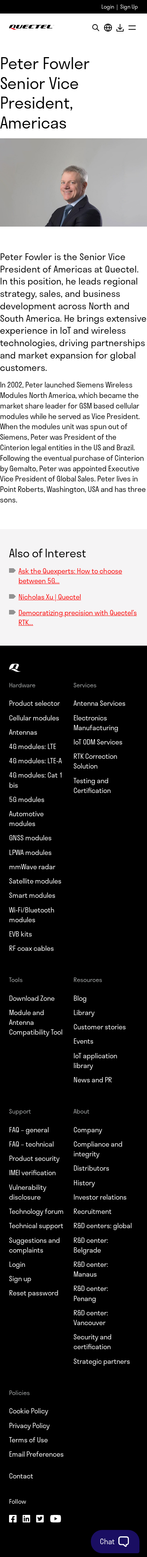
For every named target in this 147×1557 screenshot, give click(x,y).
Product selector (34, 703)
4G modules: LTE (32, 746)
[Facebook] (13, 1520)
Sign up (20, 1278)
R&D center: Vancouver (91, 1317)
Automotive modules (26, 818)
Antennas (23, 732)
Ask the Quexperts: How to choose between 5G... (70, 576)
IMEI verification (32, 1172)
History (84, 1183)
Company (88, 1130)
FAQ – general (29, 1130)
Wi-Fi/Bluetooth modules (31, 915)
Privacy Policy (29, 1425)
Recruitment (93, 1211)
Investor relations (100, 1197)
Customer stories (100, 1027)
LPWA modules (30, 852)
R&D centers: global (103, 1225)
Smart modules (32, 895)
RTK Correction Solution (95, 761)
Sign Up (129, 7)
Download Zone (32, 998)
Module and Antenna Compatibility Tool (36, 1022)
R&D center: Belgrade (91, 1245)
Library (84, 1012)
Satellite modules (35, 881)
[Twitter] (40, 1520)
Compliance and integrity (98, 1149)
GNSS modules (30, 838)
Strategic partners (102, 1361)
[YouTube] (55, 1520)
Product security (34, 1158)
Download (120, 28)
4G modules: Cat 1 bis (36, 780)
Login (107, 7)
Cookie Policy (28, 1411)
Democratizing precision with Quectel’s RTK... (77, 617)
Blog (80, 998)
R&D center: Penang (91, 1293)
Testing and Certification (92, 785)
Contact (21, 1476)
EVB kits (20, 934)
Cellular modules (34, 718)
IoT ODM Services (98, 742)
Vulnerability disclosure (27, 1192)
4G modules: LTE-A (35, 761)
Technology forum (36, 1211)
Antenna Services (100, 703)
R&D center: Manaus (91, 1269)
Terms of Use (28, 1440)
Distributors (91, 1168)
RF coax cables (31, 948)
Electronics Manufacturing (96, 722)
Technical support (36, 1225)
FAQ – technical (31, 1144)
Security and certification (93, 1341)
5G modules (26, 799)
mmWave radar (32, 867)
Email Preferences (36, 1454)
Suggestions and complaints (34, 1245)
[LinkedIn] (26, 1520)
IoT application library (95, 1060)
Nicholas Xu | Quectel (49, 597)
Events (83, 1041)
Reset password (33, 1293)
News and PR (93, 1080)
